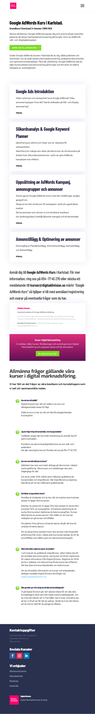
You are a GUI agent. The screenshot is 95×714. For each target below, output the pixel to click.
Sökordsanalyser (16, 676)
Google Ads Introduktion (35, 91)
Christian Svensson (23, 308)
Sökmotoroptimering (18, 671)
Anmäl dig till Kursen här (24, 48)
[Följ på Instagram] (19, 656)
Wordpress (14, 681)
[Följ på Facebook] (13, 656)
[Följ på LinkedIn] (26, 656)
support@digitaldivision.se (33, 576)
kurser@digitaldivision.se (47, 285)
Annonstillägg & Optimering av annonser (48, 239)
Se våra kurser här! (47, 353)
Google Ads (14, 686)
